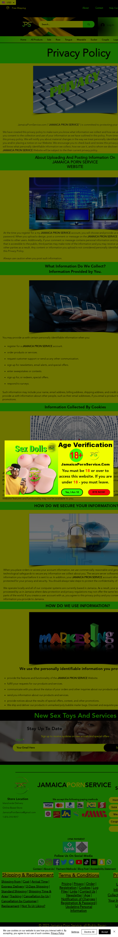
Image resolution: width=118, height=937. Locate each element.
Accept (104, 931)
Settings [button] (75, 931)
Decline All (89, 931)
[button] (72, 492)
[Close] (114, 932)
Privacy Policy (57, 933)
